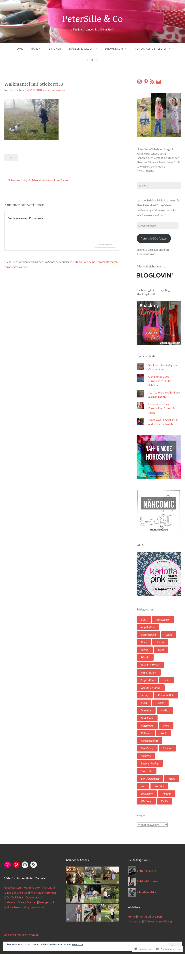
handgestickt (47, 902)
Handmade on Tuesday (38, 887)
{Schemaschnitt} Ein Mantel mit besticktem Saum (38, 180)
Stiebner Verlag (149, 763)
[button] (75, 876)
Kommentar (105, 244)
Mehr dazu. (77, 944)
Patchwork (147, 725)
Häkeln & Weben (81, 48)
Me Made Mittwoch (43, 892)
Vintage (166, 793)
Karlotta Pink (166, 695)
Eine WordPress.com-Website (21, 934)
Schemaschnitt (149, 740)
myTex (165, 710)
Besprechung (148, 634)
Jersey (144, 695)
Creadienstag (12, 887)
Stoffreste (146, 771)
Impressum (134, 921)
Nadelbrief (147, 718)
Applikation (147, 627)
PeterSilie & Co (92, 19)
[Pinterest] (146, 82)
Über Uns (92, 59)
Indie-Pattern (148, 672)
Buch (144, 642)
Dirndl (144, 649)
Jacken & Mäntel (150, 687)
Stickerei (146, 755)
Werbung (146, 801)
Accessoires (163, 619)
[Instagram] (139, 82)
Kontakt (143, 916)
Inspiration (147, 680)
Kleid (144, 702)
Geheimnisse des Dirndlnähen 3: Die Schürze (159, 381)
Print (166, 725)
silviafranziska (56, 90)
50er (144, 619)
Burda (160, 642)
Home (19, 48)
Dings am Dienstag (16, 892)
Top (143, 786)
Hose (161, 649)
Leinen (160, 702)
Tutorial (159, 786)
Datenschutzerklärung (158, 921)
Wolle (164, 801)
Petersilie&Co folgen (154, 238)
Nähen (36, 48)
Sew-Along (147, 748)
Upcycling (146, 793)
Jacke (166, 680)
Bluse (168, 634)
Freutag (31, 902)
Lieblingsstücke (14, 902)
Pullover (146, 733)
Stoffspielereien (150, 778)
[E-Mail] (158, 82)
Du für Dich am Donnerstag (23, 897)
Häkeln (145, 657)
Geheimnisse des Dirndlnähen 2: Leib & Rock (161, 408)
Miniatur (146, 710)
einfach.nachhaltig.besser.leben (26, 907)
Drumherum (114, 48)
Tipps (172, 778)
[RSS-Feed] (152, 82)
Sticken (55, 48)
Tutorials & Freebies (151, 48)
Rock (163, 733)
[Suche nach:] (159, 185)
